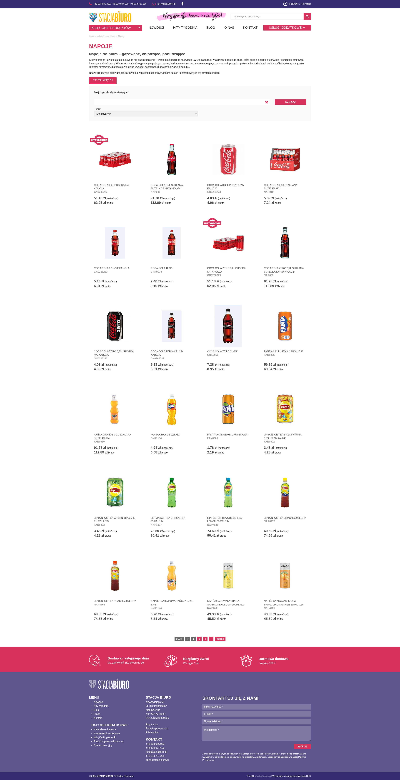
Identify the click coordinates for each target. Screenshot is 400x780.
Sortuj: (97, 109)
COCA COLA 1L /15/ (162, 270)
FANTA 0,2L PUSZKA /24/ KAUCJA (283, 353)
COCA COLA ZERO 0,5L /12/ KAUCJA (167, 355)
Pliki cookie (152, 732)
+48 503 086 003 (101, 4)
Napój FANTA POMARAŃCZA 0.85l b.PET (172, 604)
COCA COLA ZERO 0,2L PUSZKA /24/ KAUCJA (226, 272)
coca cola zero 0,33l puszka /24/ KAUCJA (114, 355)
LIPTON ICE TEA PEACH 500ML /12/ (115, 603)
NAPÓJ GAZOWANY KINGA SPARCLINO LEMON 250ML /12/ (225, 604)
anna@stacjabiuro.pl (157, 760)
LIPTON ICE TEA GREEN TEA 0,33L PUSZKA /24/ (114, 521)
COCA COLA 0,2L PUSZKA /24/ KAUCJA (111, 188)
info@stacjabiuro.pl (166, 4)
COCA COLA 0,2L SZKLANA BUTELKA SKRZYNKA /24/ (167, 188)
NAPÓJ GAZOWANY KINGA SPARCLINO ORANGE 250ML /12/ (283, 604)
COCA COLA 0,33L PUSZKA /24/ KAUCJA (225, 188)
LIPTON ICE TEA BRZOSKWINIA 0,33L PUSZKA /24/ (282, 438)
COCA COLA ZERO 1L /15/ (222, 353)
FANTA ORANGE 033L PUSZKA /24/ (227, 436)
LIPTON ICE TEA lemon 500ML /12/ (285, 520)
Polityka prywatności (157, 728)
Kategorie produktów (111, 28)
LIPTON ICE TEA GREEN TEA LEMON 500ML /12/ (224, 521)
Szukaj (290, 102)
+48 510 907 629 (120, 4)
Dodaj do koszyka (112, 212)
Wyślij (302, 746)
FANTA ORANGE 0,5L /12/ (165, 436)
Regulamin (152, 724)
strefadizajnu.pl (263, 776)
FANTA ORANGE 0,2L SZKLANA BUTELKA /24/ (112, 438)
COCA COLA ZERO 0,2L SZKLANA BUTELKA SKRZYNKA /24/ (284, 272)
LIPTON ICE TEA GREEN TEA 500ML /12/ (168, 521)
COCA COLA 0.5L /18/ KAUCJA (111, 270)
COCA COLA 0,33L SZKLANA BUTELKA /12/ (280, 188)
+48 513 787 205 (138, 4)
